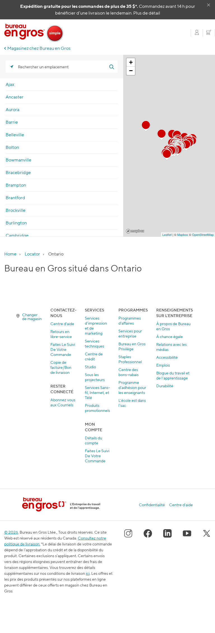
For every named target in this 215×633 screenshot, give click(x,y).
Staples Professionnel (130, 359)
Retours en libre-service (61, 334)
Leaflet (167, 234)
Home (10, 254)
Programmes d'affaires (129, 320)
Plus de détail (146, 13)
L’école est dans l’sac (132, 403)
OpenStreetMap (203, 234)
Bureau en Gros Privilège (132, 346)
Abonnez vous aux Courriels (62, 402)
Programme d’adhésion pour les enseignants (132, 387)
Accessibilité (167, 357)
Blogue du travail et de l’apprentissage (173, 375)
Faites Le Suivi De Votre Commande (62, 349)
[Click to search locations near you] (12, 66)
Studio (90, 366)
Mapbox (135, 231)
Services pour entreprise (130, 333)
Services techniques (94, 343)
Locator (32, 254)
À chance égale (169, 336)
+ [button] (131, 62)
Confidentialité (152, 505)
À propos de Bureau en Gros (173, 326)
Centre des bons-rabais (128, 372)
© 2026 (11, 532)
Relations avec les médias (171, 347)
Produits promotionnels (97, 408)
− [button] (131, 70)
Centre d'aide (62, 323)
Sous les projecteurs (95, 377)
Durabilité (164, 385)
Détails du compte (93, 440)
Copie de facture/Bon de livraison (60, 367)
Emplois (163, 365)
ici (88, 573)
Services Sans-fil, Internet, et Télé (97, 392)
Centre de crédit (94, 356)
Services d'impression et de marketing (96, 326)
